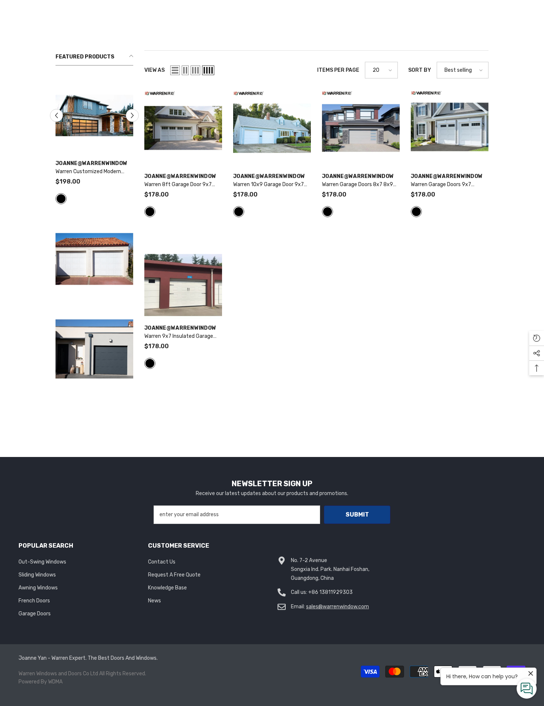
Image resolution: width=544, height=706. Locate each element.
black (61, 198)
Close (535, 50)
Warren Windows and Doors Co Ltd (58, 673)
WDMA (55, 682)
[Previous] (56, 115)
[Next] (132, 115)
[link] (94, 349)
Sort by (419, 70)
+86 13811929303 (330, 592)
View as (154, 70)
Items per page (338, 70)
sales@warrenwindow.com (337, 607)
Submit (357, 514)
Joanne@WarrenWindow (91, 163)
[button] (175, 70)
